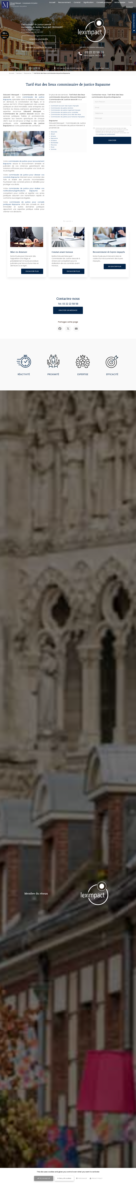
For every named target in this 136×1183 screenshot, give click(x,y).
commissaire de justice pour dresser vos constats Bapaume (23, 176)
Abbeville (54, 132)
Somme (53, 149)
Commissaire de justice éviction (62, 108)
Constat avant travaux (62, 252)
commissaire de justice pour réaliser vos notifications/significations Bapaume (23, 189)
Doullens (54, 140)
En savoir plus (32, 271)
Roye (52, 147)
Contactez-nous (102, 68)
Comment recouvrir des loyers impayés (65, 106)
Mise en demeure (18, 252)
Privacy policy (96, 1178)
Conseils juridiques (103, 2)
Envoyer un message (68, 310)
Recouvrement (64, 2)
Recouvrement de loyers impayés (109, 252)
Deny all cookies (64, 1178)
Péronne (54, 145)
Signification (89, 2)
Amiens (53, 136)
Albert (53, 134)
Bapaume (27, 73)
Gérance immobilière (38, 39)
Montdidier (54, 143)
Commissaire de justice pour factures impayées (68, 117)
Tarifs (130, 2)
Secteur (19, 73)
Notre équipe (119, 2)
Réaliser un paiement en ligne (39, 47)
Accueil (52, 2)
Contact (129, 7)
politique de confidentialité (107, 134)
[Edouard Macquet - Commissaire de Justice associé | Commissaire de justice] (5, 5)
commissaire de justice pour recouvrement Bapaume (23, 162)
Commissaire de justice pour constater (64, 112)
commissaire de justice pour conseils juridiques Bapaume (23, 203)
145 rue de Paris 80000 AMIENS (69, 68)
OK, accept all (44, 1178)
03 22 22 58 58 (34, 68)
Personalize (82, 1178)
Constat (77, 2)
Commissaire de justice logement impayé (65, 110)
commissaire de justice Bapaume (23, 98)
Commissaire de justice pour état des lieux (66, 114)
